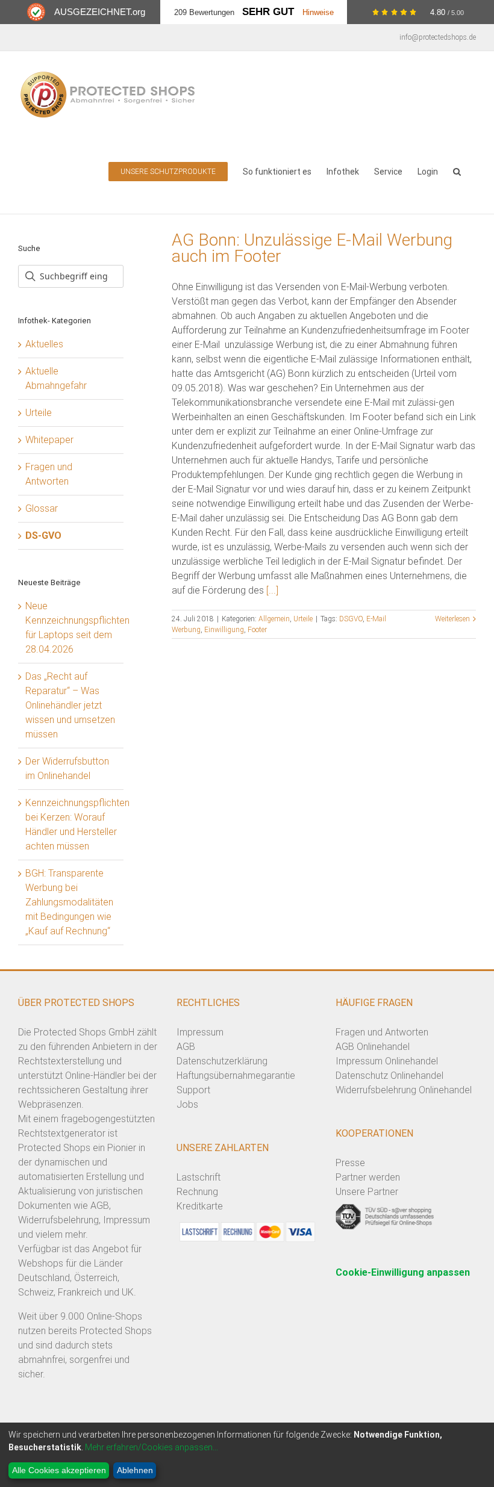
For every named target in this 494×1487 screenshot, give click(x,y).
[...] (272, 590)
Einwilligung (224, 630)
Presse (350, 1163)
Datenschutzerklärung (222, 1061)
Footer (257, 630)
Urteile (303, 619)
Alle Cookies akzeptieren (59, 1470)
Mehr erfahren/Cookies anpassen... (151, 1447)
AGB (186, 1046)
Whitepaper (49, 439)
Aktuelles (44, 344)
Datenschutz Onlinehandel (389, 1075)
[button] (457, 171)
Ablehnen (135, 1470)
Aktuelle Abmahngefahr (56, 378)
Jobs (187, 1104)
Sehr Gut (268, 11)
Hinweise (318, 12)
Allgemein (274, 619)
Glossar (41, 508)
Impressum (200, 1032)
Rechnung (197, 1191)
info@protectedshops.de (437, 37)
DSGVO (351, 619)
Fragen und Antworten (48, 474)
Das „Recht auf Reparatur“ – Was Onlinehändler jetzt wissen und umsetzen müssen (70, 705)
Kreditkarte (200, 1206)
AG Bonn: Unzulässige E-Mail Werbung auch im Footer (312, 248)
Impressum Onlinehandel (387, 1061)
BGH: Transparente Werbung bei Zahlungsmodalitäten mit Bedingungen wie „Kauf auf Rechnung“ (69, 902)
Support (193, 1090)
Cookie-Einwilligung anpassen (403, 1272)
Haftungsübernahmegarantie (236, 1075)
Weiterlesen (452, 619)
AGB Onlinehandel (373, 1046)
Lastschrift (198, 1177)
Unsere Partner (367, 1191)
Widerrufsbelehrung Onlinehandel (404, 1090)
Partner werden (368, 1177)
